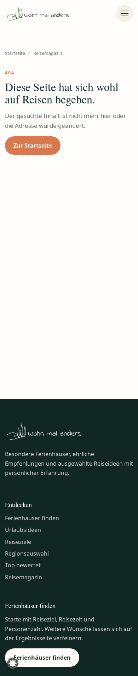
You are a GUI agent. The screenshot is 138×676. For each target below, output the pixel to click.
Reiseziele (18, 542)
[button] (12, 663)
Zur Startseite (32, 145)
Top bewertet (23, 565)
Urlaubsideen (23, 530)
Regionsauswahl (27, 553)
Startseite (15, 53)
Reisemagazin (23, 577)
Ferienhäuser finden (32, 518)
